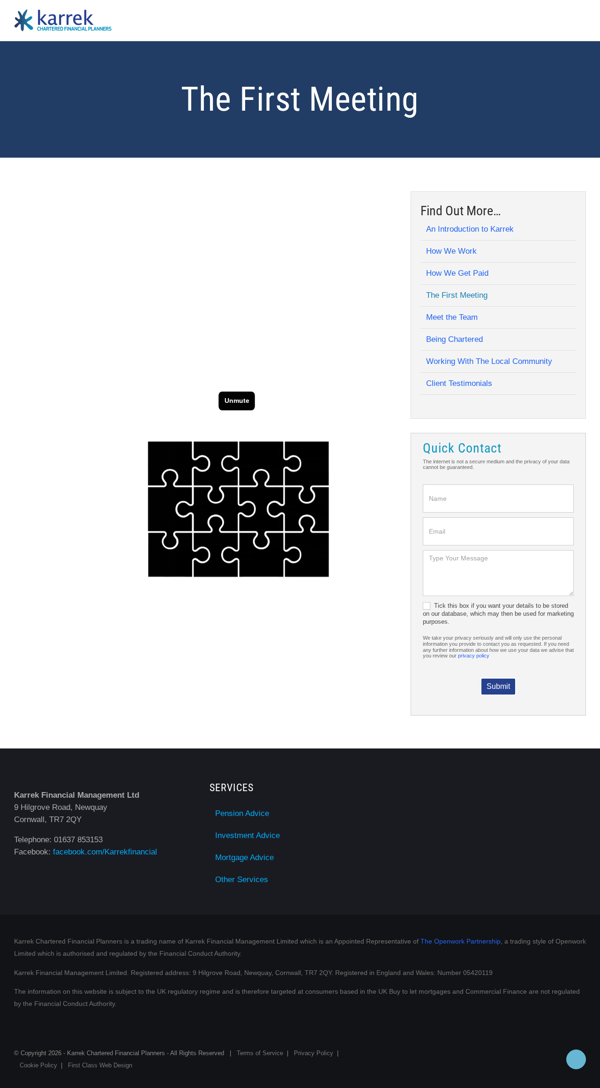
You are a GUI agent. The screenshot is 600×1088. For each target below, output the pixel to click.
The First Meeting (457, 295)
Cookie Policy (38, 1065)
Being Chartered (454, 339)
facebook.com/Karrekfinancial (105, 851)
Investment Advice (247, 835)
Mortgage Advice (244, 857)
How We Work (451, 251)
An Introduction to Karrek (470, 229)
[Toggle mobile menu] (582, 22)
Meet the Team (452, 317)
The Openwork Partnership (460, 941)
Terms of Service (260, 1053)
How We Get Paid (457, 273)
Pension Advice (242, 813)
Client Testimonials (459, 383)
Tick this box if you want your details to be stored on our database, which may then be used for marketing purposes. (498, 613)
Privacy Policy (313, 1053)
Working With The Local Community (489, 361)
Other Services (241, 879)
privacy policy (473, 655)
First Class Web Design (100, 1065)
